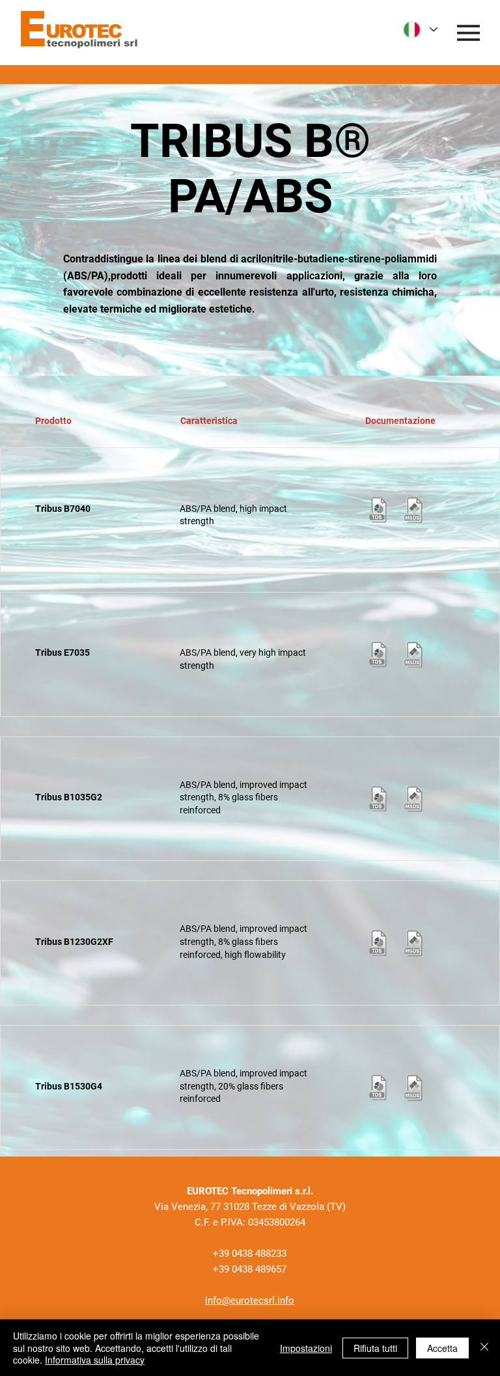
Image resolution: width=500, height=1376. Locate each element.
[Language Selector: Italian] (420, 30)
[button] (378, 509)
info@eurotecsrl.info (249, 1300)
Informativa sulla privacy (95, 1359)
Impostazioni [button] (306, 1348)
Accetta (442, 1348)
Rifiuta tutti (375, 1348)
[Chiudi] (484, 1348)
